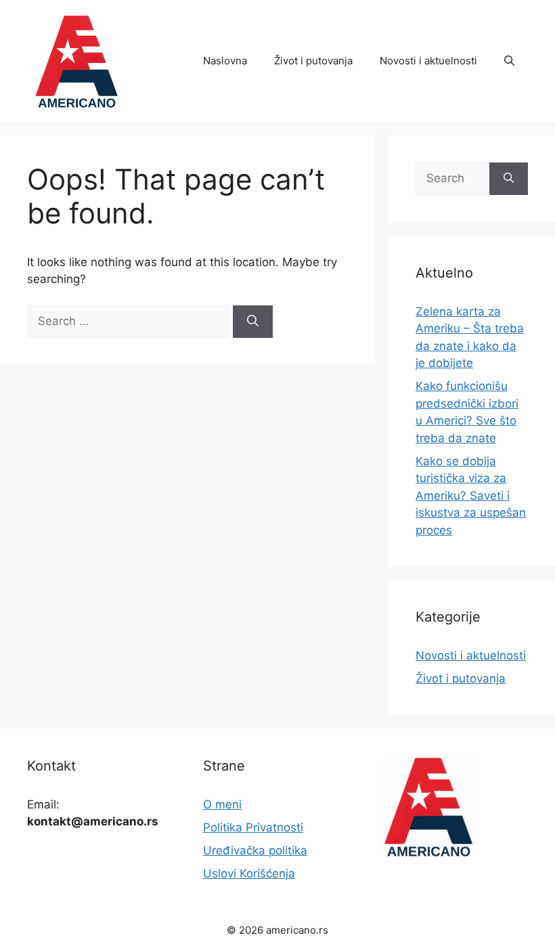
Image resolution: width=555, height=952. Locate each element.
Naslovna (225, 60)
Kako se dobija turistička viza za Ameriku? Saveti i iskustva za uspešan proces (471, 495)
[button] (509, 61)
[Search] (253, 321)
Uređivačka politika (255, 850)
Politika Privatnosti (253, 827)
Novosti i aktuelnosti (428, 60)
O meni (222, 804)
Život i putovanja (313, 60)
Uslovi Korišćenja (249, 873)
